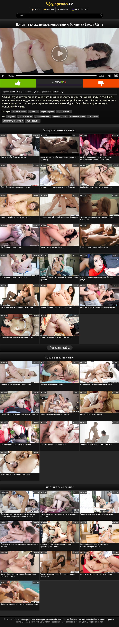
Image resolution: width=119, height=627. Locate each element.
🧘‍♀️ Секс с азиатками (80, 10)
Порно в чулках (47, 111)
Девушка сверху (25, 116)
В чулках (11, 116)
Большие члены (19, 111)
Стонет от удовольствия (13, 121)
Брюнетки (33, 111)
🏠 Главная (35, 10)
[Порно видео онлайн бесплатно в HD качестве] (59, 3)
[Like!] (18, 83)
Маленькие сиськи (77, 116)
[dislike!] (101, 83)
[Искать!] (101, 15)
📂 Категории (49, 10)
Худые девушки (33, 121)
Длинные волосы (42, 116)
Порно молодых (63, 111)
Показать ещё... (59, 348)
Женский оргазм (59, 116)
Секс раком (93, 116)
